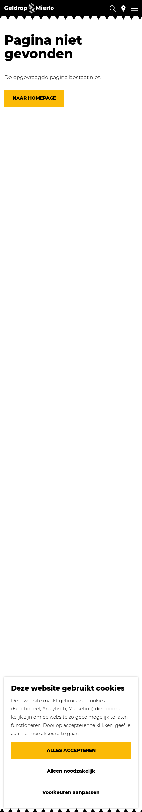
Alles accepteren (71, 750)
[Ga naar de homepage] (29, 8)
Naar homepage (34, 98)
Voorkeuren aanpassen (71, 792)
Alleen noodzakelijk (71, 771)
